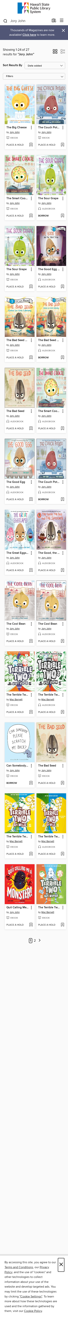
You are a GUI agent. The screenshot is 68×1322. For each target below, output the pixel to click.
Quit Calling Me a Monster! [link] (17, 907)
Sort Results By (12, 65)
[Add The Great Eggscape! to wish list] (31, 570)
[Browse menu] (61, 20)
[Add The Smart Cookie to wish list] (31, 215)
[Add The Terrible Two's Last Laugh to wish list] (31, 712)
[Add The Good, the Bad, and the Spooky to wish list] (62, 570)
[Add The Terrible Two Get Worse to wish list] (62, 925)
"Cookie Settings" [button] (30, 1296)
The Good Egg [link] (15, 482)
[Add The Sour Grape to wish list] (62, 215)
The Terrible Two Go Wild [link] (17, 836)
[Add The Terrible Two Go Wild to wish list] (31, 854)
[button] (55, 53)
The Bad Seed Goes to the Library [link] (17, 340)
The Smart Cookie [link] (17, 198)
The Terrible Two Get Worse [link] (49, 907)
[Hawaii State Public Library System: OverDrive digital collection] (34, 8)
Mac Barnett (16, 699)
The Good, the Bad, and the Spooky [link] (49, 553)
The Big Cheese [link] (16, 127)
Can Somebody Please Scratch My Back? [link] (17, 765)
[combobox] (26, 20)
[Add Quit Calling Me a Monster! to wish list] (31, 925)
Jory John (15, 132)
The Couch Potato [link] (49, 127)
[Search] (5, 21)
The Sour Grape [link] (48, 198)
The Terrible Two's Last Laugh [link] (17, 695)
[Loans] (53, 21)
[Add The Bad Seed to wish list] (31, 428)
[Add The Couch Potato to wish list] (62, 145)
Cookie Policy (33, 1311)
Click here (29, 35)
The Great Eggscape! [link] (17, 553)
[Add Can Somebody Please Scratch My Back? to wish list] (31, 783)
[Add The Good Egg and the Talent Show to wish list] (62, 286)
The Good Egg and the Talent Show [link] (49, 269)
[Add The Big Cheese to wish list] (31, 145)
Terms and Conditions (19, 1267)
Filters (9, 76)
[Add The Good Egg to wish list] (31, 499)
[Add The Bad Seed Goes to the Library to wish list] (31, 357)
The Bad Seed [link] (15, 411)
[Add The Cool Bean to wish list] (31, 641)
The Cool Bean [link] (16, 624)
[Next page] (39, 941)
